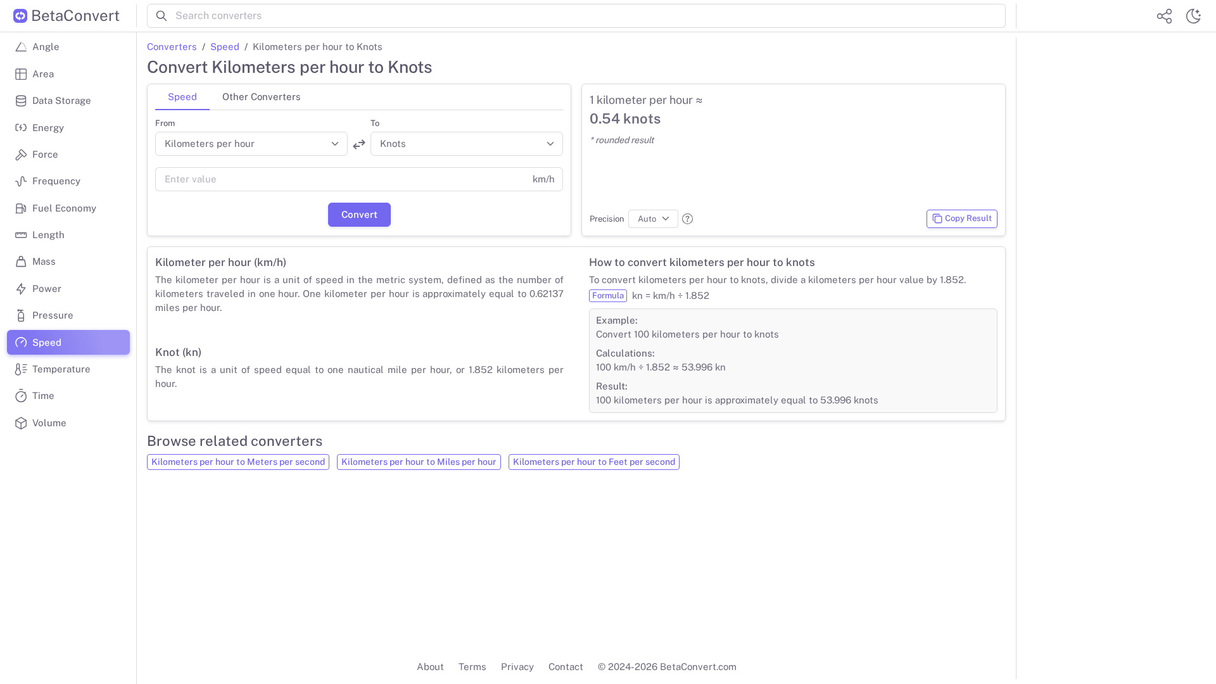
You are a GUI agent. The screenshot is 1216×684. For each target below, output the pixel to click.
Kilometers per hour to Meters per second (238, 462)
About (430, 666)
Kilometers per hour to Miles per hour (419, 462)
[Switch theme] (1193, 15)
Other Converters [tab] (261, 96)
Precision (607, 219)
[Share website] (1164, 15)
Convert (359, 214)
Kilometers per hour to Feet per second (594, 462)
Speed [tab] (182, 96)
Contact (565, 666)
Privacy (517, 666)
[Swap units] (359, 144)
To (374, 123)
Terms (472, 666)
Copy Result (968, 218)
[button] (687, 218)
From (165, 123)
